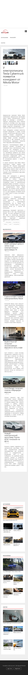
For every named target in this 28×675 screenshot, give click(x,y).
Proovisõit (13, 37)
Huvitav (3, 43)
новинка (5, 224)
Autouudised (4, 37)
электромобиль (16, 224)
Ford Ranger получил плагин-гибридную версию (13, 390)
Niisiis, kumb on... (17, 632)
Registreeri (17, 668)
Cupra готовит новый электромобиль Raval (13, 297)
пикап (10, 224)
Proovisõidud (7, 555)
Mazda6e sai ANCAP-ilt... (16, 544)
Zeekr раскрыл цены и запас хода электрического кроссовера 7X (14, 247)
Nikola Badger (8, 222)
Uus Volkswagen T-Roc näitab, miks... (12, 571)
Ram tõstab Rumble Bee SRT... (10, 520)
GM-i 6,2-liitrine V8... (17, 649)
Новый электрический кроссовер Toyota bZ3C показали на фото (12, 437)
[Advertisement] (14, 14)
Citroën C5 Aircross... (6, 596)
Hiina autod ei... (7, 544)
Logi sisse (9, 668)
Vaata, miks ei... (17, 530)
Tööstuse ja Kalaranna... (6, 633)
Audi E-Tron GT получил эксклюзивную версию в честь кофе (13, 344)
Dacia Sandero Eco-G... (6, 581)
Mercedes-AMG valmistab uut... (7, 531)
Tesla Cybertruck (16, 222)
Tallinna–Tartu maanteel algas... (7, 648)
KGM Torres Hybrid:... (16, 583)
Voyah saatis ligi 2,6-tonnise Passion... (12, 623)
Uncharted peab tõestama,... (17, 594)
